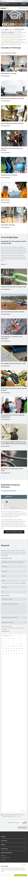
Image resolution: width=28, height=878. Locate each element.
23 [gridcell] (13, 648)
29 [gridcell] (11, 651)
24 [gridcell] (16, 648)
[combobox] (14, 599)
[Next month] (20, 635)
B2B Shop (3, 855)
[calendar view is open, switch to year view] (12, 635)
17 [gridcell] (16, 646)
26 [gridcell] (21, 648)
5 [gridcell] (8, 653)
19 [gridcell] (21, 646)
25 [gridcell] (19, 648)
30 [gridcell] (13, 651)
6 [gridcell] (11, 653)
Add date (23, 810)
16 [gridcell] (13, 646)
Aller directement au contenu (14, 0)
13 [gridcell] (6, 646)
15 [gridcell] (11, 646)
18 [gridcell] (19, 646)
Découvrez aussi (21, 1)
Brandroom (3, 859)
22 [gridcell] (11, 648)
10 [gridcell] (21, 653)
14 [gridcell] (8, 646)
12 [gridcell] (21, 643)
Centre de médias (5, 857)
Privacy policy (24, 864)
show (16, 816)
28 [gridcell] (8, 651)
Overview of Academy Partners (14, 531)
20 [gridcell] (6, 648)
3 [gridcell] (21, 651)
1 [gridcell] (16, 651)
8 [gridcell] (16, 653)
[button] (3, 1)
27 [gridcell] (6, 651)
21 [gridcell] (8, 648)
